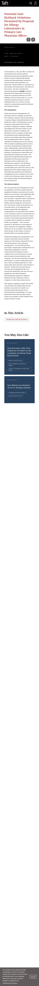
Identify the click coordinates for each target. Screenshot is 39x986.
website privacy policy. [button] (10, 983)
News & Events (9, 47)
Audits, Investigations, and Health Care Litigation (17, 364)
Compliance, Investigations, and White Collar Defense (18, 369)
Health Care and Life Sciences (17, 319)
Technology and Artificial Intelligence (17, 392)
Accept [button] (33, 976)
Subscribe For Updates (14, 62)
